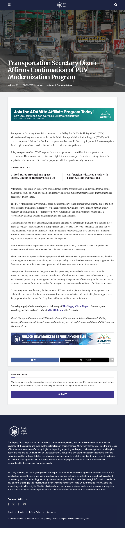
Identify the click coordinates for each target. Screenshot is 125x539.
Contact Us (51, 512)
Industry (40, 85)
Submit (62, 394)
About (10, 512)
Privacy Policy (35, 512)
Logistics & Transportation (58, 85)
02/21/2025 (28, 85)
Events (21, 512)
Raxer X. (14, 85)
